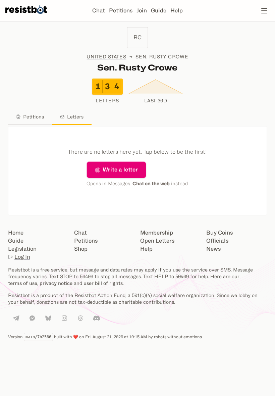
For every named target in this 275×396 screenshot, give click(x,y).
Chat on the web (151, 183)
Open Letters (157, 241)
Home (15, 233)
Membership (156, 233)
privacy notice (56, 283)
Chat (98, 10)
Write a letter (120, 169)
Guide (158, 10)
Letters (75, 116)
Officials (217, 241)
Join (141, 10)
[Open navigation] (264, 11)
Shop (81, 249)
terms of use (22, 283)
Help (176, 10)
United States (106, 56)
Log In (22, 257)
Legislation (22, 249)
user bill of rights (103, 283)
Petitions (120, 10)
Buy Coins (219, 233)
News (213, 249)
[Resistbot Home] (26, 16)
